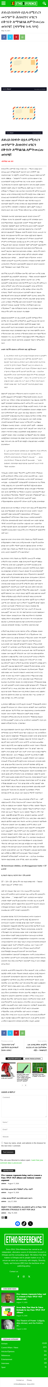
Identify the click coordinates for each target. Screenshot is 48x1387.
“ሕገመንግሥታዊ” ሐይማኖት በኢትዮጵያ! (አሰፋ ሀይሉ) (9, 1047)
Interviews (5, 1363)
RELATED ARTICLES (14, 1059)
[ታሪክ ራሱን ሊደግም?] (8, 1070)
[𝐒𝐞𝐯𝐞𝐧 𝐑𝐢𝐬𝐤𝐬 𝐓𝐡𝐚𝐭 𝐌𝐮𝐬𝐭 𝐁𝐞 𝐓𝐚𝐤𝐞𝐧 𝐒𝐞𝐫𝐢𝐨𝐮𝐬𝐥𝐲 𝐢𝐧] (8, 1311)
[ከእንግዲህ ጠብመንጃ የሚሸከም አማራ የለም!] (39, 1068)
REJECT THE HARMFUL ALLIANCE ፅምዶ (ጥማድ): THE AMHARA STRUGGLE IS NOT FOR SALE (23, 1208)
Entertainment (6, 1359)
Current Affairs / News (9, 1348)
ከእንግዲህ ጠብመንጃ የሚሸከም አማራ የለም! (38, 1075)
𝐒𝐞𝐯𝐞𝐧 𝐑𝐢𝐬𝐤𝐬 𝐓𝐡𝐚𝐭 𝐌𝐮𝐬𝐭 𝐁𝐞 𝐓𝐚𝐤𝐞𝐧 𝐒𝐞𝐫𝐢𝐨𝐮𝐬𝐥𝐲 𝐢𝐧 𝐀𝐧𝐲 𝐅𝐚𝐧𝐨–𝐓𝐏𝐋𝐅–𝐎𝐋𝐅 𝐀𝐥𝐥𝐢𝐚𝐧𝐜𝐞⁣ (31, 1310)
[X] (29, 1277)
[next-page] (25, 1085)
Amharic (4, 1076)
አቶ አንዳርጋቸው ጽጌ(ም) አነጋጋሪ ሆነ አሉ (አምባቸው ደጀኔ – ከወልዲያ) (36, 1047)
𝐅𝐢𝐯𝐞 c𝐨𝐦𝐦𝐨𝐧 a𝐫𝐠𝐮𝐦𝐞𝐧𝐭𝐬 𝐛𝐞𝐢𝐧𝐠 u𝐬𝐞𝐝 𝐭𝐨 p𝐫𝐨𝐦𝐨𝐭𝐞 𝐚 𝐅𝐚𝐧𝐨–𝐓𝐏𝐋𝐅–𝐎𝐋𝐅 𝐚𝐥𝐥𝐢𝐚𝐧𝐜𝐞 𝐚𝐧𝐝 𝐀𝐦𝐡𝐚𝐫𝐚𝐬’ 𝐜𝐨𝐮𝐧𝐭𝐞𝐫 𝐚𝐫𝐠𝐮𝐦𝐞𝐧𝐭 (21, 1177)
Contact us (20, 1380)
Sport (3, 1367)
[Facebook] (4, 37)
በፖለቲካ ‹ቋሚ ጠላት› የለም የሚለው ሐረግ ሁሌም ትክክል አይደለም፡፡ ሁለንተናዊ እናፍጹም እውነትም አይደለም (24, 1077)
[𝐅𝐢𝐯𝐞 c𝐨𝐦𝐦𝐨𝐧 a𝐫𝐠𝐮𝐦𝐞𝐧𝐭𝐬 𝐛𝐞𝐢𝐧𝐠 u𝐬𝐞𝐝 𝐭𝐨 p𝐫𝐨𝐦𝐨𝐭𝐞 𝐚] (8, 1298)
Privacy (29, 1380)
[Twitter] (10, 37)
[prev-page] (22, 1085)
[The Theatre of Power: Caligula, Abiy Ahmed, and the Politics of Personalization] (8, 1324)
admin (3, 1183)
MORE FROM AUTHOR (33, 1059)
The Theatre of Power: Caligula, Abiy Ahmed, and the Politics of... (31, 1323)
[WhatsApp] (22, 37)
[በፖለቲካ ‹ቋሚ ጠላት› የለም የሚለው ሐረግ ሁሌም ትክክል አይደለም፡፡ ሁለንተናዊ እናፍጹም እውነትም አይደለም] (24, 1068)
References (5, 1355)
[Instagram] (24, 1277)
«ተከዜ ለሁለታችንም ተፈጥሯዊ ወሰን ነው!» (17, 1198)
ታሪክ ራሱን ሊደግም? (7, 1078)
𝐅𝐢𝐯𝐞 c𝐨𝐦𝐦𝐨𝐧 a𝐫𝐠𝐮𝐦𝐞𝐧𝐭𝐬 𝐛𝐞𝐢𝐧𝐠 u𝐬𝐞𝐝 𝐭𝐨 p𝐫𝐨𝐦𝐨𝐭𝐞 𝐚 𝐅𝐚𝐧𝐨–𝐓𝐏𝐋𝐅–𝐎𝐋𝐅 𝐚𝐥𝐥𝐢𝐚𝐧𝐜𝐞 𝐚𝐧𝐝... (31, 1296)
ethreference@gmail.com (28, 1271)
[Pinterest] (16, 37)
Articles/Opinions (8, 1352)
